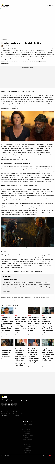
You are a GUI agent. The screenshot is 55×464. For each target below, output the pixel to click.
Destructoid (27, 437)
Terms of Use (16, 415)
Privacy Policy (4, 415)
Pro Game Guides (27, 424)
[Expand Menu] (50, 5)
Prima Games (27, 431)
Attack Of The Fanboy (27, 429)
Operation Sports (27, 443)
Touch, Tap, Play (27, 446)
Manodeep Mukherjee (6, 334)
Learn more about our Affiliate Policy (8, 300)
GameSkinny (27, 441)
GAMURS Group (51, 455)
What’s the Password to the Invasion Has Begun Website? (21, 185)
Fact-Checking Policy (6, 413)
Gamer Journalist (27, 439)
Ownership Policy (17, 413)
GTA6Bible (27, 452)
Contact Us (15, 410)
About (2, 410)
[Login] (52, 5)
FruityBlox (27, 448)
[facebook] (12, 404)
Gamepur (27, 428)
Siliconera (27, 433)
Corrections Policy (5, 411)
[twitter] (9, 404)
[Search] (47, 5)
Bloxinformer (27, 450)
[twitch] (5, 404)
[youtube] (15, 404)
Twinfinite (27, 426)
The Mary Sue (27, 444)
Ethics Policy (16, 411)
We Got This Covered (27, 435)
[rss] (2, 404)
